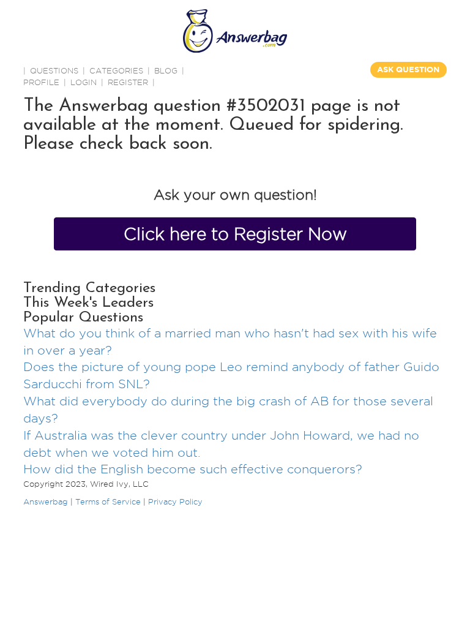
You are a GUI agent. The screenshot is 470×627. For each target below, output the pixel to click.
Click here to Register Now (235, 234)
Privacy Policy (175, 501)
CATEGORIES (116, 70)
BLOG (165, 70)
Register (128, 82)
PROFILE (41, 82)
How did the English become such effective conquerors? (192, 469)
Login (83, 82)
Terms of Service (108, 501)
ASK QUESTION (408, 69)
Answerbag (45, 501)
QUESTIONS (54, 70)
